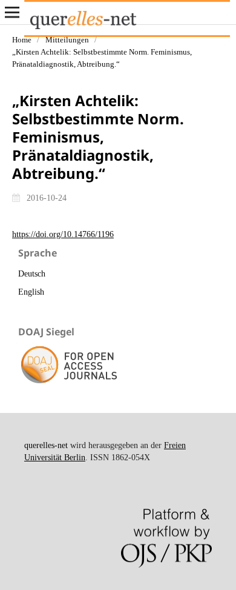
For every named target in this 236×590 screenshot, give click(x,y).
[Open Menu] (12, 12)
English (31, 292)
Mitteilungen (67, 39)
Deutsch (31, 273)
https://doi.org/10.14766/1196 (63, 234)
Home (21, 39)
